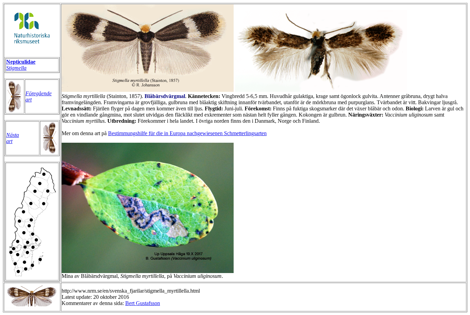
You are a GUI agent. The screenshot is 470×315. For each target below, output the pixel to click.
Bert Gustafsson (142, 303)
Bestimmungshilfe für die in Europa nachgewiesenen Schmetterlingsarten (187, 133)
